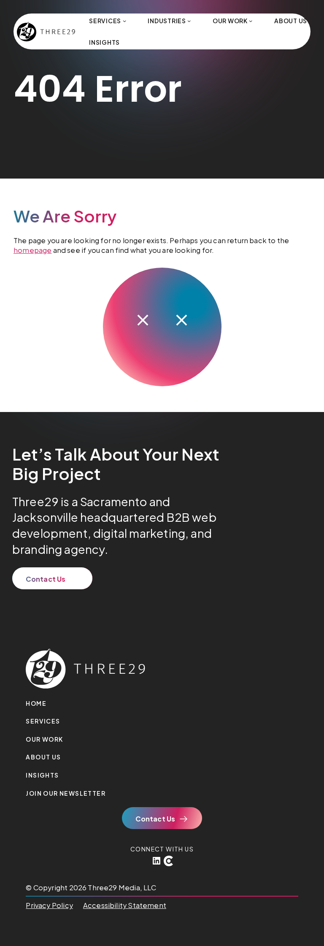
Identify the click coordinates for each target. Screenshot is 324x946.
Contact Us (46, 579)
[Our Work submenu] (250, 20)
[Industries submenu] (189, 20)
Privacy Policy (49, 905)
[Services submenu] (124, 20)
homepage (32, 250)
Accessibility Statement (124, 905)
